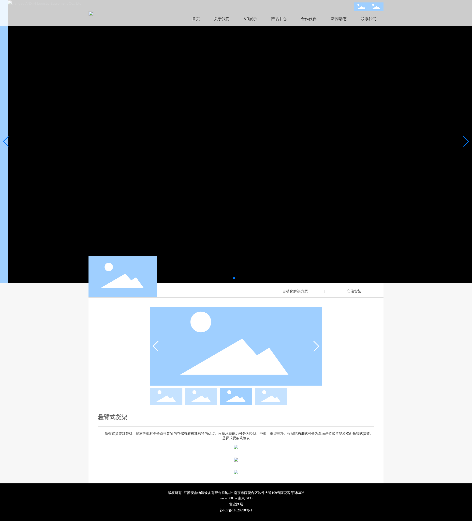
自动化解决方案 (295, 291)
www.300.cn (228, 498)
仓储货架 (354, 291)
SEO (249, 498)
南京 (241, 498)
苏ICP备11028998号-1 (236, 510)
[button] (234, 278)
